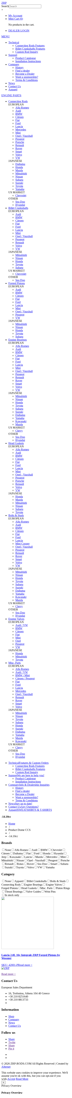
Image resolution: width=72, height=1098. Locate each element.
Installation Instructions (28, 61)
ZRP (4, 2)
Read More (22, 1078)
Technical (13, 42)
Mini (18, 132)
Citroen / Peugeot (25, 678)
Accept (11, 1078)
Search (5, 6)
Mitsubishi (21, 173)
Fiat (17, 120)
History (19, 67)
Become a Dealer (24, 73)
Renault (19, 145)
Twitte (11, 1042)
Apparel (12, 89)
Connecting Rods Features (30, 45)
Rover (18, 148)
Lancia (19, 126)
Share (11, 1039)
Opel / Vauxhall (24, 135)
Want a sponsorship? (26, 76)
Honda (19, 167)
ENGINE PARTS (11, 95)
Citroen (19, 117)
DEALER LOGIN (18, 30)
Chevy (19, 430)
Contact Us (14, 86)
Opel (18, 640)
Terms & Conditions (26, 80)
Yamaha (19, 189)
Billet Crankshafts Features (30, 48)
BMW (18, 113)
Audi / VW (21, 625)
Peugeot (19, 138)
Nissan (19, 176)
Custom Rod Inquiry (26, 51)
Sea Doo (20, 201)
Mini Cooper (22, 543)
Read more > (25, 964)
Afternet (5, 1066)
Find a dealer (22, 70)
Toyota (19, 186)
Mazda (19, 170)
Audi (18, 110)
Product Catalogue (25, 58)
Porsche (19, 142)
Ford (18, 123)
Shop (11, 1016)
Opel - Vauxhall (24, 474)
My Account (15, 15)
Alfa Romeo (22, 107)
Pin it (11, 1048)
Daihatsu (20, 164)
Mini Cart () (15, 18)
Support (12, 54)
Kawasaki (20, 421)
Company (13, 64)
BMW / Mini (22, 675)
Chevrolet (20, 195)
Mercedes (20, 129)
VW (17, 157)
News (11, 83)
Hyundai (20, 204)
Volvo (18, 154)
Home (11, 823)
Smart (18, 151)
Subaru (19, 179)
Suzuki (19, 182)
